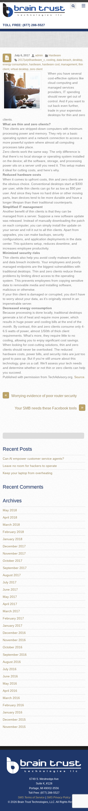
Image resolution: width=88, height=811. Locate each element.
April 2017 (10, 604)
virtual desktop (19, 69)
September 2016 (15, 654)
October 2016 (12, 647)
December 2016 (14, 633)
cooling (50, 60)
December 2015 (14, 719)
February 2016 (13, 705)
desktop (77, 60)
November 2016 (14, 640)
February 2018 (13, 532)
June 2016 (10, 676)
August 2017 (12, 575)
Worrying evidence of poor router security (41, 395)
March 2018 (11, 524)
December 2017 (14, 546)
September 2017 (15, 568)
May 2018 (10, 510)
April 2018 (10, 517)
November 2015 (14, 727)
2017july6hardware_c (31, 60)
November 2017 (14, 553)
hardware (35, 64)
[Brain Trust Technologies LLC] (34, 16)
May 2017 (10, 597)
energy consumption (15, 64)
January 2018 (12, 539)
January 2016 (12, 712)
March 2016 (11, 698)
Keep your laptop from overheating (27, 473)
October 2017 (12, 560)
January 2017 (12, 625)
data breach (64, 60)
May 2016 (10, 683)
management (69, 64)
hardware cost (51, 64)
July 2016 (9, 669)
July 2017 (9, 582)
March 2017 (11, 611)
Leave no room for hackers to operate (30, 466)
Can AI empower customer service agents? (33, 458)
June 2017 (10, 589)
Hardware (55, 55)
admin (39, 55)
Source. (79, 377)
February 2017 (13, 618)
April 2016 (10, 690)
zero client (36, 69)
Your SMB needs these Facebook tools (49, 407)
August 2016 (12, 662)
